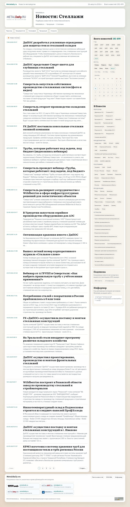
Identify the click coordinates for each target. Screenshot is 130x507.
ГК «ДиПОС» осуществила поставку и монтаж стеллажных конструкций (54, 319)
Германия (110, 174)
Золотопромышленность (114, 243)
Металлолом (113, 195)
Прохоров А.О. (99, 119)
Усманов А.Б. (109, 119)
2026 (96, 59)
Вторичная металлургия (101, 233)
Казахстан (118, 174)
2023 (107, 55)
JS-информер (109, 281)
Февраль (103, 65)
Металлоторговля (100, 243)
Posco (117, 157)
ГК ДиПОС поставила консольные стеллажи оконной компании (53, 127)
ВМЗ (104, 157)
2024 (112, 55)
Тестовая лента (99, 261)
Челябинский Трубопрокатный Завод (105, 154)
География (32, 31)
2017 (101, 52)
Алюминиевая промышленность (104, 226)
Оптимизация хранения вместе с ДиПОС (50, 234)
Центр (96, 174)
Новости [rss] (15, 38)
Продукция (50, 24)
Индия (108, 171)
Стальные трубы (110, 202)
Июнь (101, 68)
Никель (102, 191)
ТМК (96, 147)
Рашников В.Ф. (99, 116)
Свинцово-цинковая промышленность (106, 250)
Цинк (96, 198)
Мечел (115, 147)
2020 (117, 52)
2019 (111, 52)
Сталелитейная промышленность (104, 258)
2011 (96, 48)
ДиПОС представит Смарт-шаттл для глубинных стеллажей (48, 65)
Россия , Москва (99, 171)
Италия (97, 178)
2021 (96, 55)
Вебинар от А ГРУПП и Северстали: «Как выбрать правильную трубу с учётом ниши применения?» (52, 276)
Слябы (119, 202)
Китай (109, 167)
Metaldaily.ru (40, 24)
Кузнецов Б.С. (111, 126)
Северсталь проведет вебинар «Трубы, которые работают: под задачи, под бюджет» (54, 169)
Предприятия (20, 31)
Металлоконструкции (101, 195)
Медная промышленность (102, 240)
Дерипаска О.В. (99, 112)
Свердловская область (108, 178)
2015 (116, 48)
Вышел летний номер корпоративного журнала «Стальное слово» (49, 252)
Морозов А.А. (98, 130)
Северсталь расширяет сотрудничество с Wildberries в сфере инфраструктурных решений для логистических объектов (51, 193)
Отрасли (54, 31)
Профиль (106, 205)
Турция (102, 174)
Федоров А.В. (110, 133)
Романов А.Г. (109, 116)
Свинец (113, 205)
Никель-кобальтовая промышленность (106, 236)
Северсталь (98, 143)
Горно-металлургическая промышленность (107, 218)
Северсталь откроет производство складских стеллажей (54, 108)
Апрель (116, 65)
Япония (115, 171)
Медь (96, 191)
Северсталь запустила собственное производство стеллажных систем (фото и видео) (52, 87)
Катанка (109, 198)
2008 (107, 45)
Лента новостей (97, 477)
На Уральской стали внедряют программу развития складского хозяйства (51, 339)
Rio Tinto (110, 157)
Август (113, 68)
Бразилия (97, 181)
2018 (106, 52)
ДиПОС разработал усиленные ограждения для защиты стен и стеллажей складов (52, 43)
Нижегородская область (109, 185)
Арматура (109, 191)
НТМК (96, 161)
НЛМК (117, 143)
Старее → (83, 468)
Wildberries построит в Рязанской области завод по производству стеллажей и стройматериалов (52, 385)
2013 (106, 48)
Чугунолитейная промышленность (104, 265)
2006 (96, 45)
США (103, 167)
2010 (118, 45)
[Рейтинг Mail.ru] (118, 498)
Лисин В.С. (118, 119)
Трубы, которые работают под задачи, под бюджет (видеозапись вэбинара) (52, 149)
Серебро (97, 209)
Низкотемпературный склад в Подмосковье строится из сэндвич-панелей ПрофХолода (53, 408)
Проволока (98, 205)
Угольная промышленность (102, 229)
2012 (100, 48)
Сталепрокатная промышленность (104, 215)
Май (96, 68)
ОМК (96, 150)
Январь (97, 65)
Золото (102, 198)
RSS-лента (98, 281)
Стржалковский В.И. (100, 137)
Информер (118, 477)
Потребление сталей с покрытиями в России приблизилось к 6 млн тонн (53, 297)
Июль (106, 68)
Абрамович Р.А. (99, 133)
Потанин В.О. (110, 112)
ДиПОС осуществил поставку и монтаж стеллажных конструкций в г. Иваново (50, 428)
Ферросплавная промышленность (104, 254)
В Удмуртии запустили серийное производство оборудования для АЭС (48, 214)
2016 (96, 52)
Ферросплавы (99, 202)
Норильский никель (105, 147)
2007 (101, 45)
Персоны (9, 31)
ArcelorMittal (103, 150)
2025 (118, 55)
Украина (97, 167)
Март (110, 65)
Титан (103, 209)
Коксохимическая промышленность (105, 247)
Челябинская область (109, 181)
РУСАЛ (111, 143)
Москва (97, 185)
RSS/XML (109, 477)
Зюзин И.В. (98, 123)
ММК (105, 143)
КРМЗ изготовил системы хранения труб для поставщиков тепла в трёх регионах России (54, 448)
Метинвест (98, 157)
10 (95, 88)
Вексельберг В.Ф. (110, 130)
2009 (113, 45)
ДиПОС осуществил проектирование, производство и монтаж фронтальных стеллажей (49, 360)
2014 (111, 48)
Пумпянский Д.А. (108, 123)
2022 (101, 55)
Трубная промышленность (102, 222)
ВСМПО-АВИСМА (105, 161)
